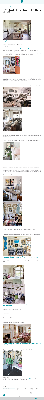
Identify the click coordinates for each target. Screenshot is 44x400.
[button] (39, 2)
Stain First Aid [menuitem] (31, 389)
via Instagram (4, 160)
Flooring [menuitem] (18, 388)
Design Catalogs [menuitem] (25, 390)
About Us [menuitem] (37, 388)
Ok (36, 398)
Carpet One (4, 6)
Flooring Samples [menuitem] (25, 389)
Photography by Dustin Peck (6, 380)
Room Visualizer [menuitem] (25, 388)
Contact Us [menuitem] (37, 390)
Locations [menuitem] (37, 389)
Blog (10, 6)
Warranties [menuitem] (31, 393)
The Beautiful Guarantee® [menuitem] (31, 392)
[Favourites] (40, 2)
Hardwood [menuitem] (18, 390)
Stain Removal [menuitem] (31, 388)
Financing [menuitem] (18, 396)
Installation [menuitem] (31, 394)
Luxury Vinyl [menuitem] (18, 389)
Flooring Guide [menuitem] (31, 390)
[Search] (14, 388)
